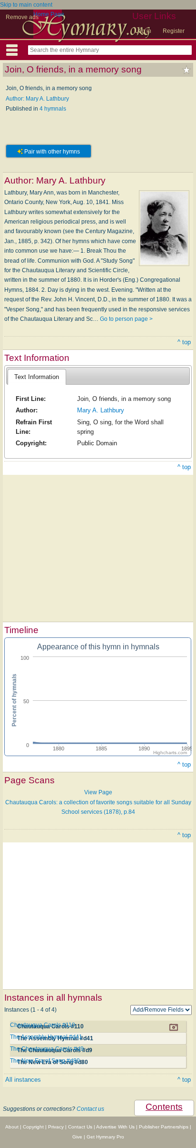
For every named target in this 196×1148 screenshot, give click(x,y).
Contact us (90, 1109)
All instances (23, 1079)
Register (174, 31)
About (12, 1126)
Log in (143, 31)
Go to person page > (126, 319)
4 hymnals (52, 108)
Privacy (56, 1126)
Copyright (33, 1126)
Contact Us (80, 1126)
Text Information (36, 376)
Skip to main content (26, 4)
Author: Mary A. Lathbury (37, 98)
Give (77, 1136)
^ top (184, 342)
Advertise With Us (115, 1126)
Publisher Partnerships (163, 1126)
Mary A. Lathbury (100, 410)
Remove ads (22, 17)
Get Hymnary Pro (105, 1136)
